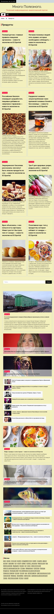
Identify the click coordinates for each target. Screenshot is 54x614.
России (17, 573)
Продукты (6, 570)
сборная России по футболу (39, 575)
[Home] (3, 14)
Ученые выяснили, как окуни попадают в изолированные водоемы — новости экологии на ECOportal (26, 505)
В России (14, 561)
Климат (23, 563)
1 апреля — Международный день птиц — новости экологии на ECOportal (31, 536)
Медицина (16, 565)
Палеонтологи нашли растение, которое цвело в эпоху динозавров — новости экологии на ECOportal (30, 544)
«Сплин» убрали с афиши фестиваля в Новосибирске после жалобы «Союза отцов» (29, 412)
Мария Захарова (7, 565)
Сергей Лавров (32, 573)
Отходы (22, 568)
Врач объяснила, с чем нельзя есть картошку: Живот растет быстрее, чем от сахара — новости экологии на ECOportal (12, 230)
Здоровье (11, 563)
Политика (36, 568)
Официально (29, 568)
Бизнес (9, 561)
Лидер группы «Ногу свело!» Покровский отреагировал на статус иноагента (29, 406)
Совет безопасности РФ (43, 573)
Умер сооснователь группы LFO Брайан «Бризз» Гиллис (26, 392)
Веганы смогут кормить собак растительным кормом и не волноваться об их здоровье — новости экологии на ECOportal (30, 525)
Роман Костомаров (8, 573)
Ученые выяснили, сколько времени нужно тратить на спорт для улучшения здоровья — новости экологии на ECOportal (29, 512)
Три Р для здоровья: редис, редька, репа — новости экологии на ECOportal (40, 167)
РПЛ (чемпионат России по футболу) (29, 570)
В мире (34, 561)
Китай (19, 563)
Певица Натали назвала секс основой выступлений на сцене (28, 399)
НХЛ (25, 565)
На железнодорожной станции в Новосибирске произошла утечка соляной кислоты (26, 317)
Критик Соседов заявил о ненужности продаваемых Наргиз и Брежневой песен (31, 381)
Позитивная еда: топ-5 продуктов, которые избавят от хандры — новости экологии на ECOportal (38, 230)
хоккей (26, 578)
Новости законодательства (11, 568)
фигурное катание (13, 578)
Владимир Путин (27, 561)
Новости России (36, 565)
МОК (47, 563)
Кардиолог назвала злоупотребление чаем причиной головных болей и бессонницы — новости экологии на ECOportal (40, 101)
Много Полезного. (27, 7)
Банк (4, 561)
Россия (22, 573)
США (26, 573)
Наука (29, 565)
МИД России (41, 563)
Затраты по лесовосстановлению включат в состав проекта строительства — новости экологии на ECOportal (28, 531)
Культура (7, 314)
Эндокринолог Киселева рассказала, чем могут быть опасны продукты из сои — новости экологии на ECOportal (13, 170)
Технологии (6, 575)
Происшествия (14, 570)
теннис (5, 578)
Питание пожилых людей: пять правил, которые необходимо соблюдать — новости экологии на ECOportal (40, 40)
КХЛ (16, 563)
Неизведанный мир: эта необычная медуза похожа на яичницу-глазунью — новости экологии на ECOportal (31, 518)
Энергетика (27, 575)
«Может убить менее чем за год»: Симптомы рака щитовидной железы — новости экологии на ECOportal (25, 482)
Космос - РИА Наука (31, 563)
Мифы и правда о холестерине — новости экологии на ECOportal (23, 451)
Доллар (5, 563)
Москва (21, 565)
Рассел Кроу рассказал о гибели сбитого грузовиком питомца (28, 418)
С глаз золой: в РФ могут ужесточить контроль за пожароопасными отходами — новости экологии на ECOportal (29, 550)
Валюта (19, 561)
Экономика (20, 575)
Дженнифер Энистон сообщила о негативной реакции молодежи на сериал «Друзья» (26, 351)
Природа (42, 568)
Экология (4, 31)
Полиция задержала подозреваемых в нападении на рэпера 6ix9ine (22, 374)
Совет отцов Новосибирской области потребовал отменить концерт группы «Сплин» (30, 387)
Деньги (45, 561)
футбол (21, 578)
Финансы (13, 575)
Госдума (39, 561)
